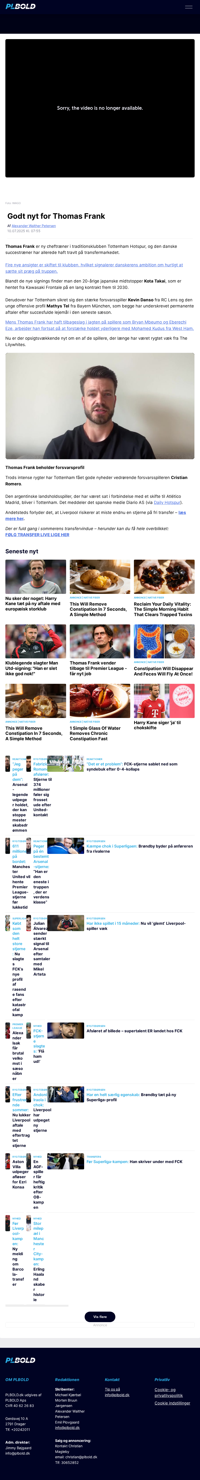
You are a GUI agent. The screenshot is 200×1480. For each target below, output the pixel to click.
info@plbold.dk (17, 1453)
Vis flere (100, 1317)
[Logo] (21, 7)
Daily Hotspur (167, 502)
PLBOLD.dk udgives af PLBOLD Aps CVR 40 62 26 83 (23, 1400)
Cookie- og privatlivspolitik (169, 1392)
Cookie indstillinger (172, 1403)
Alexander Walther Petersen (34, 226)
